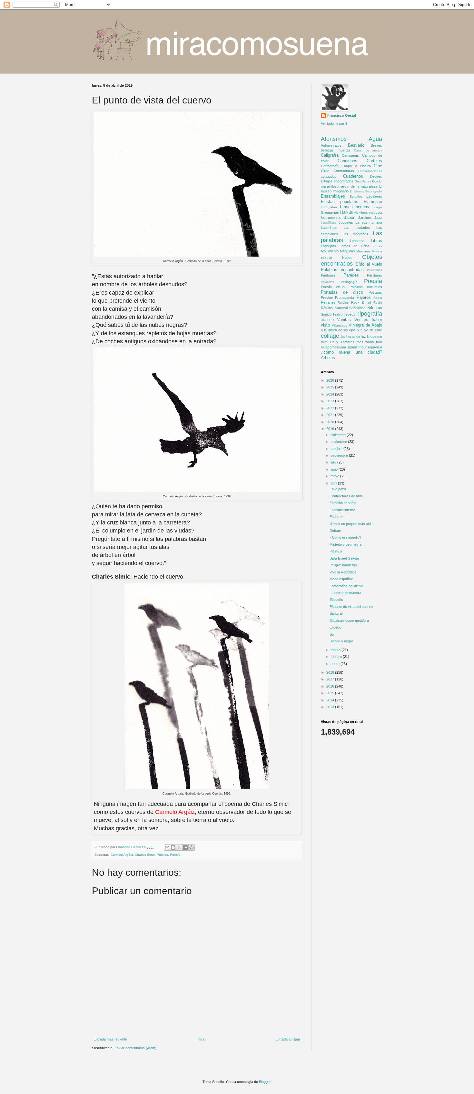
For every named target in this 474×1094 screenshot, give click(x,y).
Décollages (363, 181)
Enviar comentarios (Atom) (135, 1048)
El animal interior (342, 510)
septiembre (340, 455)
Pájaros (162, 854)
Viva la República (343, 572)
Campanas (350, 155)
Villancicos (339, 325)
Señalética (357, 308)
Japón (349, 217)
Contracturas (343, 171)
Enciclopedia (373, 191)
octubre (337, 449)
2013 (330, 707)
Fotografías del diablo (346, 586)
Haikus (346, 212)
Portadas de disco (342, 292)
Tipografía (369, 313)
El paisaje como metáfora (349, 620)
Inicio (201, 1039)
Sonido (326, 314)
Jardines (365, 218)
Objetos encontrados (351, 260)
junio (335, 469)
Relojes (343, 302)
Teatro (337, 314)
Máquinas (347, 251)
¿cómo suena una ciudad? (351, 352)
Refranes (328, 302)
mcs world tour (369, 342)
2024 (330, 394)
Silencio (374, 307)
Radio (377, 297)
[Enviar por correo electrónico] (167, 847)
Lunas (377, 246)
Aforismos (334, 139)
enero (336, 664)
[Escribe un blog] (173, 847)
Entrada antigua (287, 1039)
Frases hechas (355, 206)
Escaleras (374, 196)
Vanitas (344, 319)
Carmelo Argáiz (122, 854)
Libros (376, 240)
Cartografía (330, 166)
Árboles (328, 357)
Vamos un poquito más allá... (352, 524)
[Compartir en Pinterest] (191, 847)
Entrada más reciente (110, 1039)
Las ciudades (357, 228)
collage (330, 336)
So (332, 634)
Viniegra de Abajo (365, 325)
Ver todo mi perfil (334, 123)
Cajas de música (368, 150)
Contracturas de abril (346, 496)
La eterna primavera (345, 593)
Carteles (374, 160)
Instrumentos (331, 218)
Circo (325, 171)
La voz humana (368, 222)
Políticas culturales (366, 287)
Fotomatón (329, 207)
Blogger (265, 1082)
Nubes (347, 257)
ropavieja (375, 347)
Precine (327, 297)
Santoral (341, 308)
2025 (330, 387)
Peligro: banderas (343, 565)
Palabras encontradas (342, 269)
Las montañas (355, 234)
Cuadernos (353, 176)
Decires (376, 176)
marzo (336, 650)
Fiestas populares (339, 201)
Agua (375, 139)
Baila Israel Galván (344, 558)
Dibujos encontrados (337, 181)
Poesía (175, 854)
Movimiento (330, 251)
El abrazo (337, 517)
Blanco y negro (341, 641)
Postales (375, 292)
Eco (375, 181)
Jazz (378, 218)
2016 (330, 686)
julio (334, 462)
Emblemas (357, 191)
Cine (378, 165)
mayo (335, 476)
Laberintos (329, 228)
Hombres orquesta (368, 212)
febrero (337, 657)
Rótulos (327, 308)
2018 (330, 672)
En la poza (338, 489)
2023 (330, 401)
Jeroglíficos (328, 222)
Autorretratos (331, 145)
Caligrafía (330, 155)
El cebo (335, 627)
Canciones (347, 160)
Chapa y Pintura (356, 166)
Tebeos (349, 314)
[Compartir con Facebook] (185, 847)
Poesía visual (333, 287)
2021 (330, 415)
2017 (330, 679)
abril (334, 483)
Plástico (336, 551)
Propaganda (344, 297)
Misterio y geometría (345, 544)
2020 (330, 422)
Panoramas (374, 270)
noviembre (339, 442)
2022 (330, 408)
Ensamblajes (333, 196)
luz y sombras (342, 342)
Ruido (377, 302)
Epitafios (356, 196)
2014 (330, 700)
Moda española (341, 579)
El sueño (336, 599)
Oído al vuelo (368, 264)
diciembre (339, 435)
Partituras (374, 275)
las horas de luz (353, 336)
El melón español (343, 503)
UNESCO (327, 320)
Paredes (351, 275)
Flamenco (373, 201)
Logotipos (328, 246)
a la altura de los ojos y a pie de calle (351, 330)
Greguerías (330, 212)
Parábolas (327, 282)
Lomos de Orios (355, 246)
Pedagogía (349, 282)
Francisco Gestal (341, 115)
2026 (330, 380)
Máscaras (363, 251)
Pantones (328, 275)
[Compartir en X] (179, 847)
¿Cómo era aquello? (345, 537)
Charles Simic (145, 854)
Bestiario (356, 145)
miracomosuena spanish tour (344, 347)
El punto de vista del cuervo (351, 607)
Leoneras (357, 241)
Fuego (377, 207)
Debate (335, 530)
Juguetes (346, 222)
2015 (330, 693)
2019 (330, 429)
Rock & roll (361, 302)
